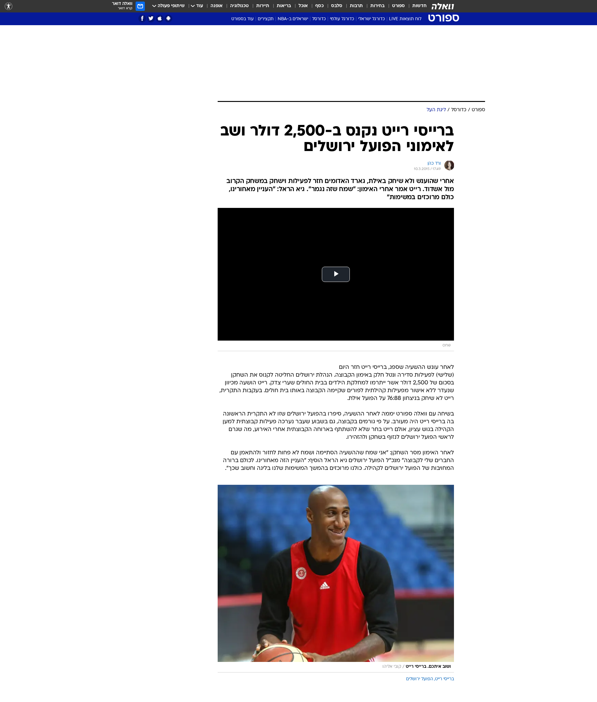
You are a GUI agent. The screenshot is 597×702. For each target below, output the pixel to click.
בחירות (377, 6)
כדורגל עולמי (342, 19)
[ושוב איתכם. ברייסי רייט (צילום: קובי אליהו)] (336, 578)
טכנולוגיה (239, 6)
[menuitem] (416, 6)
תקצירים (266, 19)
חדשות (419, 6)
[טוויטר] (151, 18)
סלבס (336, 6)
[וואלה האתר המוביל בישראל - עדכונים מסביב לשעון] (443, 6)
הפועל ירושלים (419, 679)
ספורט (398, 6)
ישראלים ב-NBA (293, 19)
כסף (319, 6)
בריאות (284, 6)
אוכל (303, 6)
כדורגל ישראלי (371, 19)
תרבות (356, 6)
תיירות (262, 6)
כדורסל (319, 19)
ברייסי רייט (444, 679)
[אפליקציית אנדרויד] (168, 18)
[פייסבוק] (142, 18)
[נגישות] (8, 6)
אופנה (217, 6)
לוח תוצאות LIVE (405, 19)
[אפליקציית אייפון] (160, 18)
